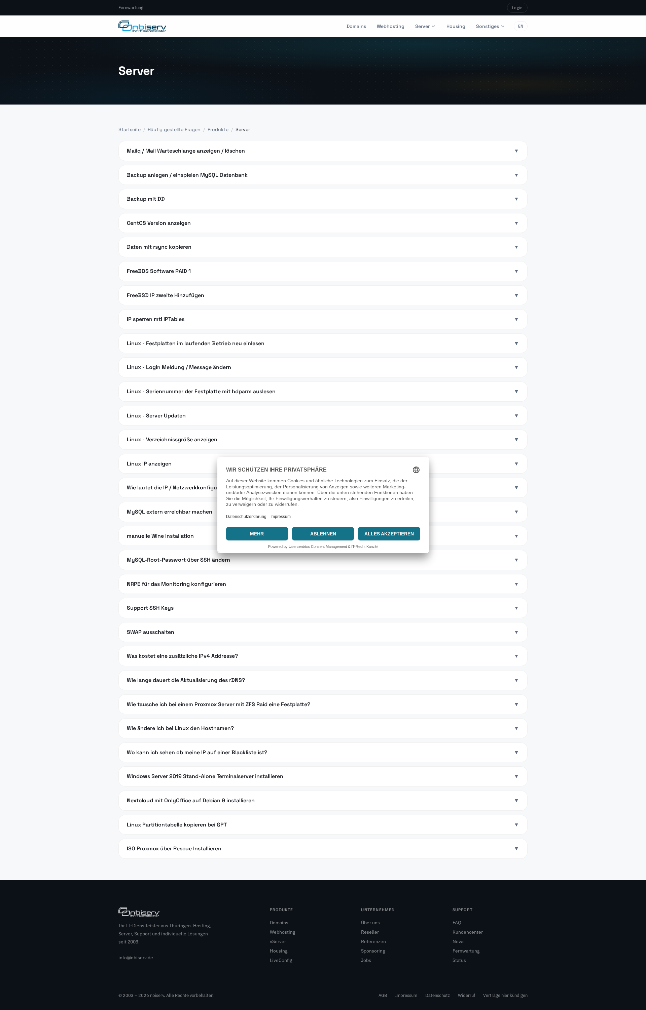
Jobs (366, 960)
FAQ (457, 923)
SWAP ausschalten (323, 632)
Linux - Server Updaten (323, 415)
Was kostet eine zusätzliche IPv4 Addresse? (323, 655)
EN (520, 26)
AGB (383, 995)
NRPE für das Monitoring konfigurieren (323, 584)
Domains (356, 26)
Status (459, 960)
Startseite (129, 129)
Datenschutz (437, 995)
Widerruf (466, 995)
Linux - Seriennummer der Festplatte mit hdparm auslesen (323, 391)
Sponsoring (373, 951)
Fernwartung (130, 7)
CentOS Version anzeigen (323, 223)
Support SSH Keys (323, 607)
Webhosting (390, 26)
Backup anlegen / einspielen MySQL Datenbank (323, 174)
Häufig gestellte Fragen (174, 129)
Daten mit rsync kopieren (323, 246)
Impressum (406, 995)
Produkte (218, 129)
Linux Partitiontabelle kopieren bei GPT (323, 824)
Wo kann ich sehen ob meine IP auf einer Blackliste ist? (323, 752)
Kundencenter (468, 932)
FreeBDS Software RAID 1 (323, 271)
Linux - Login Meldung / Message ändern (323, 367)
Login (517, 7)
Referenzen (373, 941)
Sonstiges (487, 26)
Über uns (370, 923)
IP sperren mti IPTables (323, 319)
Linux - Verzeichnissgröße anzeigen (323, 439)
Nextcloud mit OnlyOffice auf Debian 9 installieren (323, 800)
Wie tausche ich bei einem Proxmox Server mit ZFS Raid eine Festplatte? (323, 704)
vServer (278, 941)
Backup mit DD (323, 198)
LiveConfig (281, 960)
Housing (455, 26)
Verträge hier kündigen (505, 995)
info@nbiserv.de (135, 958)
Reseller (370, 932)
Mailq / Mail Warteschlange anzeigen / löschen (323, 150)
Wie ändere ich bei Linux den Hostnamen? (323, 728)
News (459, 941)
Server (422, 26)
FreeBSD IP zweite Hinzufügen (323, 295)
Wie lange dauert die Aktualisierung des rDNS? (323, 680)
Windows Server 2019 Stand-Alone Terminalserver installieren (323, 776)
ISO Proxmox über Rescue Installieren (323, 848)
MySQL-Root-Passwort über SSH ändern (323, 559)
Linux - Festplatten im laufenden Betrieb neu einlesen (323, 343)
